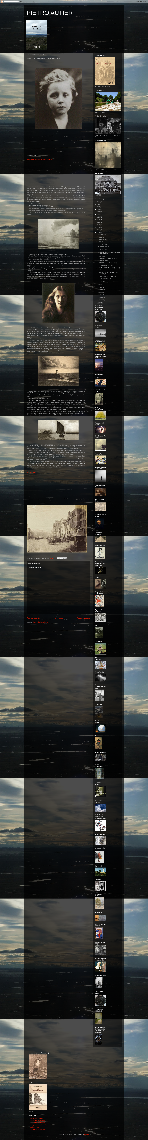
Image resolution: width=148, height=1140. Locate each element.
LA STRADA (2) (102, 256)
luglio (100, 284)
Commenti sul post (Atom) (40, 622)
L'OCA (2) (100, 242)
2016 (98, 227)
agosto (100, 282)
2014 (98, 232)
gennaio (100, 300)
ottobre (100, 237)
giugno (100, 287)
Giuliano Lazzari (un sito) (37, 1122)
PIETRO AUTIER (50, 12)
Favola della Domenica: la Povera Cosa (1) (39, 159)
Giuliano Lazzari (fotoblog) (37, 1120)
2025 (98, 204)
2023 (98, 209)
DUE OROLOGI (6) (103, 247)
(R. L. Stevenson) (32, 472)
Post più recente (33, 618)
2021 (98, 214)
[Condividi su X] (62, 558)
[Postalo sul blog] (60, 558)
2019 (98, 219)
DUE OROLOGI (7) (103, 244)
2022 (98, 212)
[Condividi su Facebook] (64, 558)
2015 (98, 230)
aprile (100, 292)
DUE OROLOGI (102, 249)
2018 (98, 222)
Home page (58, 618)
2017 (98, 224)
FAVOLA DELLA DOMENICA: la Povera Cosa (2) (107, 259)
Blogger (86, 1134)
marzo (100, 295)
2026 (98, 202)
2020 (98, 217)
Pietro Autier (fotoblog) (36, 1118)
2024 (98, 207)
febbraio (100, 297)
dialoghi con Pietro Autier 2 (38, 1125)
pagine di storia (34, 1127)
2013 (98, 303)
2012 (98, 305)
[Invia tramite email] (58, 558)
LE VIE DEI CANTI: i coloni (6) (107, 276)
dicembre (101, 234)
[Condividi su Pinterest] (66, 558)
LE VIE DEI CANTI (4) (104, 279)
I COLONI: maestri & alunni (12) (107, 263)
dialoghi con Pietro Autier (37, 1129)
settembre (101, 239)
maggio (100, 289)
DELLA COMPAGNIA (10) (105, 265)
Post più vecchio (83, 618)
